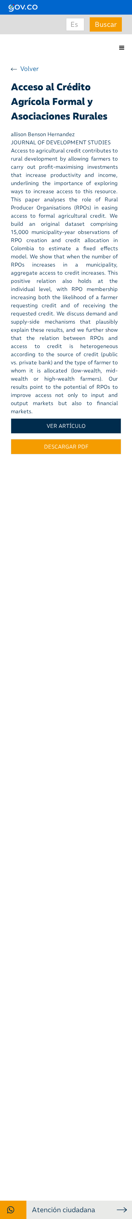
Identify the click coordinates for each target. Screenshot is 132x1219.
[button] (122, 48)
